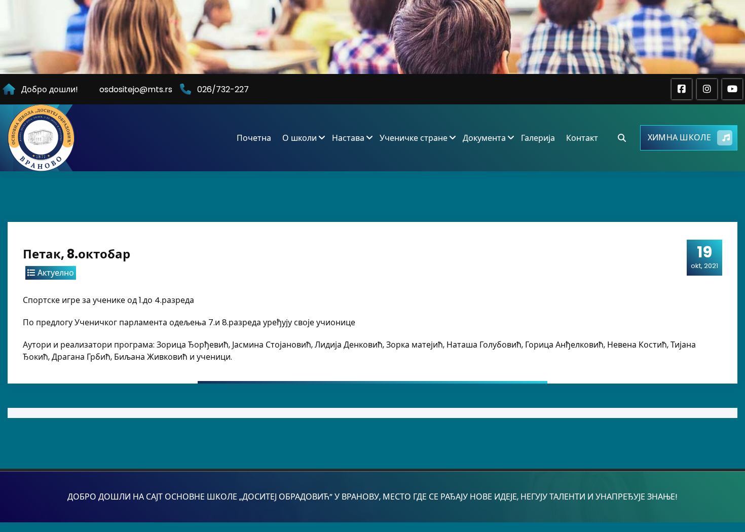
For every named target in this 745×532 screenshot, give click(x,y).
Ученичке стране (414, 138)
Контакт (582, 138)
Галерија (538, 138)
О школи (299, 138)
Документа (484, 138)
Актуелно (56, 273)
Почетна (254, 138)
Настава (348, 138)
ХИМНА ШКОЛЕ (679, 137)
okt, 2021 (704, 257)
